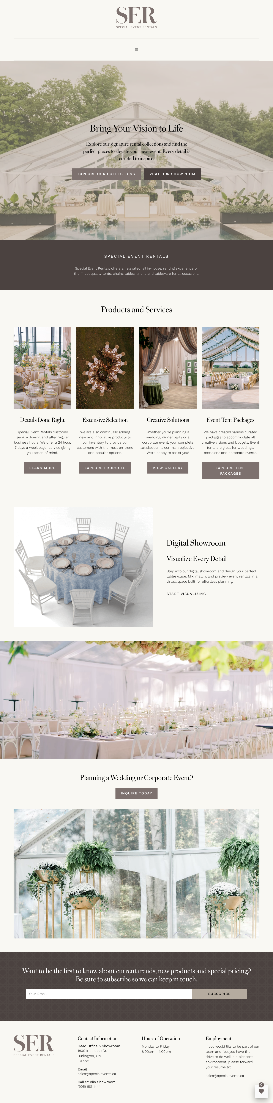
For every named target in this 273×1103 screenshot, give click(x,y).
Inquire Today (136, 793)
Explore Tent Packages (231, 470)
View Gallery (168, 468)
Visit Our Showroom (173, 174)
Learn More (42, 468)
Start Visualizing (186, 594)
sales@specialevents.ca (97, 1074)
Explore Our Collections (106, 174)
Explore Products (105, 468)
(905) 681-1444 (89, 1086)
